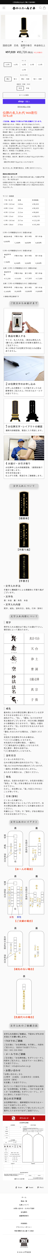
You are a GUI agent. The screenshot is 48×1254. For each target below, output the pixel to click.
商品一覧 (24, 1201)
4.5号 (24, 65)
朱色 (20, 88)
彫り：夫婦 (38, 79)
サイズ (24, 60)
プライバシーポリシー (24, 1227)
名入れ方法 (24, 75)
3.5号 (7, 65)
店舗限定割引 (24, 1216)
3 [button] (26, 41)
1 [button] (22, 41)
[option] (24, 2)
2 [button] (24, 41)
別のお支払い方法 (24, 106)
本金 (27, 88)
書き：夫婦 (25, 79)
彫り (15, 79)
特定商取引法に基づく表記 (24, 1231)
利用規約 (24, 1223)
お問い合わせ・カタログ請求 (24, 1208)
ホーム (24, 1197)
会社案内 (24, 1212)
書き (8, 79)
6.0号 (24, 70)
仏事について (24, 1205)
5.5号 (40, 65)
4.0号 (16, 65)
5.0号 (32, 65)
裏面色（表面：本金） (24, 84)
